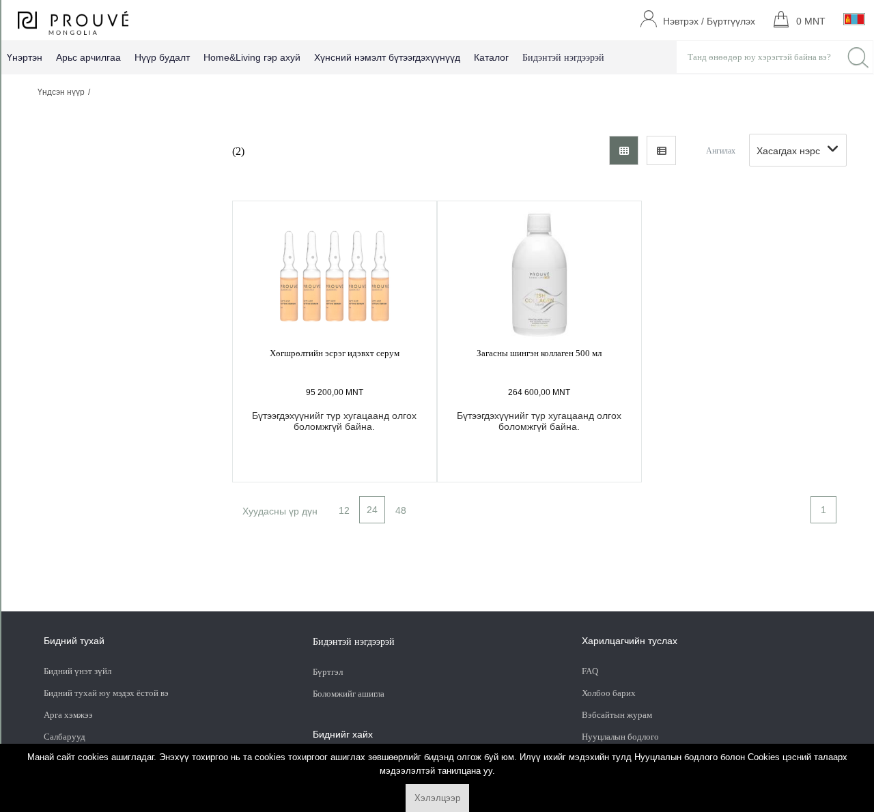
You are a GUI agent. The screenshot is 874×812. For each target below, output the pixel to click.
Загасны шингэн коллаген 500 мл (539, 353)
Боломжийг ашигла (348, 693)
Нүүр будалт (162, 57)
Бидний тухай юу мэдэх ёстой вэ (106, 693)
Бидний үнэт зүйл (77, 671)
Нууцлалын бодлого (620, 736)
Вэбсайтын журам (617, 715)
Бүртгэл (329, 672)
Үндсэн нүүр (61, 92)
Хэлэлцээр (437, 798)
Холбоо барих (609, 693)
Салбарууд (64, 736)
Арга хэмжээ (68, 715)
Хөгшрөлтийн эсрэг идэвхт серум (334, 353)
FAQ (590, 671)
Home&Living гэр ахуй (251, 57)
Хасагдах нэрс (788, 150)
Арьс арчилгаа (88, 57)
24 (372, 509)
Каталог (491, 57)
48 (400, 510)
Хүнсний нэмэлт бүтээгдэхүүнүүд (387, 57)
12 (344, 510)
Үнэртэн (24, 57)
